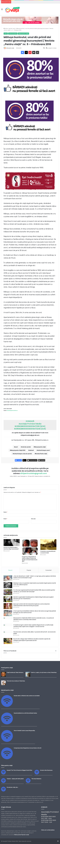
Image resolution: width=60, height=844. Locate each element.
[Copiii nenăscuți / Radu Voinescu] (3, 676)
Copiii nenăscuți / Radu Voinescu (15, 672)
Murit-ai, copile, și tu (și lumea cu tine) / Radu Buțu (44, 672)
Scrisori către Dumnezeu (46, 770)
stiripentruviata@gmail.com (33, 473)
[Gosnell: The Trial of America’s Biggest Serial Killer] (3, 774)
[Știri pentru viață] (12, 9)
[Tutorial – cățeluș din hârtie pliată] (3, 782)
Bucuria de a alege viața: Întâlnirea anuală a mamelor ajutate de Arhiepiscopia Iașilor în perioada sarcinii (31, 639)
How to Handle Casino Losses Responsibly (24, 730)
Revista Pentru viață (41, 453)
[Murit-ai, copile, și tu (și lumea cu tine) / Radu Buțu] (28, 676)
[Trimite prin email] (33, 52)
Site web (33, 518)
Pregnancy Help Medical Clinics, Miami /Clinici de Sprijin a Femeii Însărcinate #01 (29, 559)
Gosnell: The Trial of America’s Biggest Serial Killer (19, 770)
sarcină (10, 28)
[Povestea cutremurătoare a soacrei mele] (48, 544)
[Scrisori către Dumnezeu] (36, 774)
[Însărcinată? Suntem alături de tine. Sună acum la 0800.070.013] (30, 181)
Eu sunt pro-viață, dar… (12, 787)
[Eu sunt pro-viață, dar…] (3, 791)
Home (6, 28)
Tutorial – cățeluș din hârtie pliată (15, 778)
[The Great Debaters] (28, 782)
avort (14, 28)
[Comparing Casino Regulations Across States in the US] (7, 758)
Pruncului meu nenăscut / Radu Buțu (16, 681)
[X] (26, 52)
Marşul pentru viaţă (40, 447)
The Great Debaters (36, 778)
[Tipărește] (37, 52)
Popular (29, 570)
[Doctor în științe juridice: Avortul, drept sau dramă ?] (12, 542)
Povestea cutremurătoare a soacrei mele (47, 552)
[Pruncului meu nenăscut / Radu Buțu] (3, 684)
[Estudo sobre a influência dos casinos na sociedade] (7, 706)
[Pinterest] (30, 52)
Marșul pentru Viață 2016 (18, 450)
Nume (5, 512)
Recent (10, 570)
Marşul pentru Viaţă (23, 33)
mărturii (31, 450)
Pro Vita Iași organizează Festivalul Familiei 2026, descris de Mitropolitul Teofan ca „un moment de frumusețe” (34, 590)
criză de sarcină (26, 447)
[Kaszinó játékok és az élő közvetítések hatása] (7, 724)
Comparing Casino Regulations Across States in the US (27, 748)
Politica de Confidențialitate (48, 830)
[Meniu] (2, 10)
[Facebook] (22, 52)
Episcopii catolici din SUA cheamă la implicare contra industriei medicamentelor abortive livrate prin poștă (31, 604)
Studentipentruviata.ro (12, 410)
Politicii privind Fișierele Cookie (21, 834)
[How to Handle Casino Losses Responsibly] (7, 741)
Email (5, 518)
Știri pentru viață (10, 48)
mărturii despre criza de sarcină (22, 453)
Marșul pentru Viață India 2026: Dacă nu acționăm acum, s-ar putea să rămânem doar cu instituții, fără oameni (33, 618)
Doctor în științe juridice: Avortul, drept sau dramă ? (11, 548)
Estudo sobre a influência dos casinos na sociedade (27, 695)
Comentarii (48, 570)
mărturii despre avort (44, 450)
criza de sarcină (13, 33)
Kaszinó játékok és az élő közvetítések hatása (25, 713)
